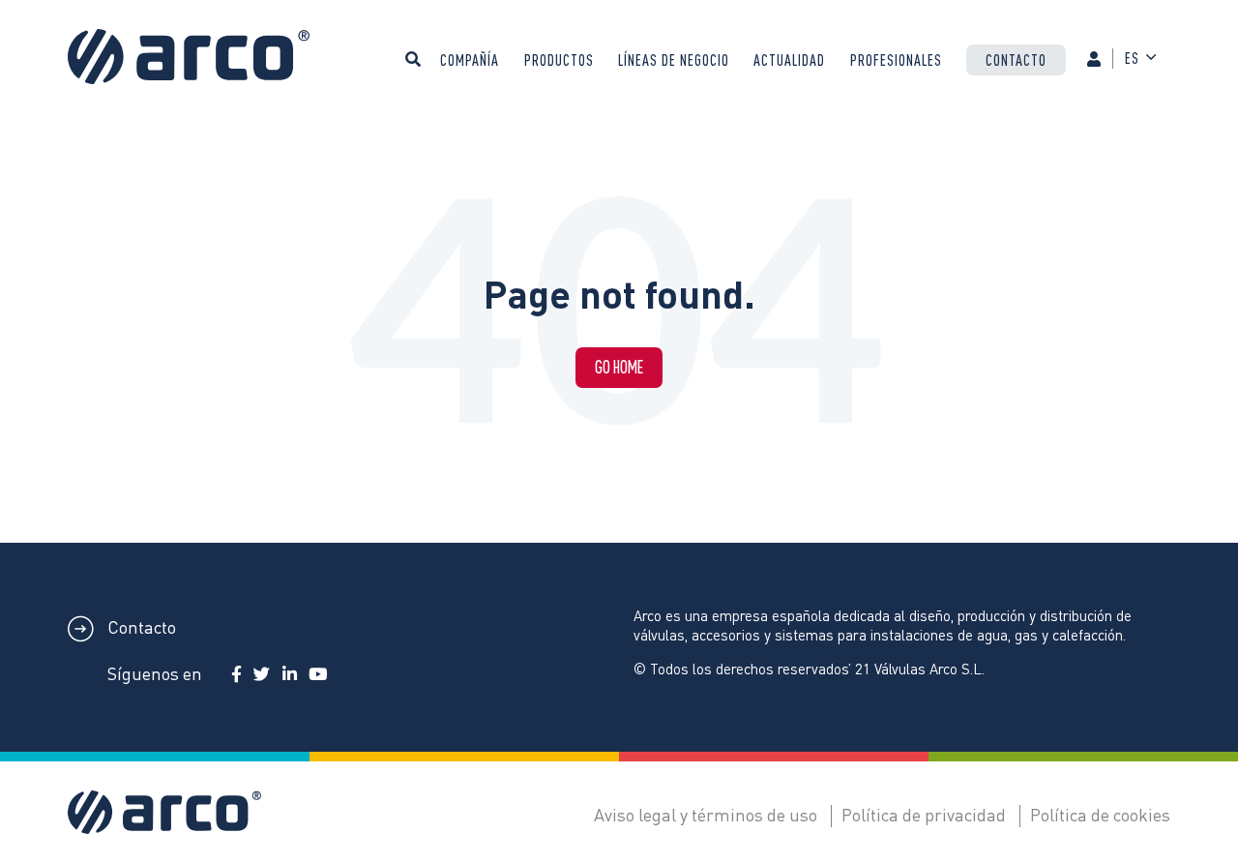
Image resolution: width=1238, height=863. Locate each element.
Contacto (139, 626)
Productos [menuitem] (559, 60)
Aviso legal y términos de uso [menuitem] (705, 814)
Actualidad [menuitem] (789, 60)
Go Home (619, 367)
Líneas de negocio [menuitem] (673, 60)
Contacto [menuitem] (1016, 60)
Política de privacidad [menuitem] (923, 814)
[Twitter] (261, 674)
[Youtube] (318, 674)
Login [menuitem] (1102, 74)
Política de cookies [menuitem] (1100, 814)
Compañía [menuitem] (469, 60)
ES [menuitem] (1132, 58)
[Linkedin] (289, 674)
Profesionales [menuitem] (896, 60)
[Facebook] (236, 674)
